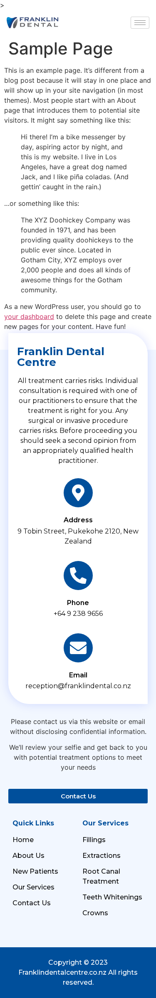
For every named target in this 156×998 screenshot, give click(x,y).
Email (78, 675)
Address (78, 520)
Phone (78, 603)
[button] (78, 796)
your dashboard (29, 316)
